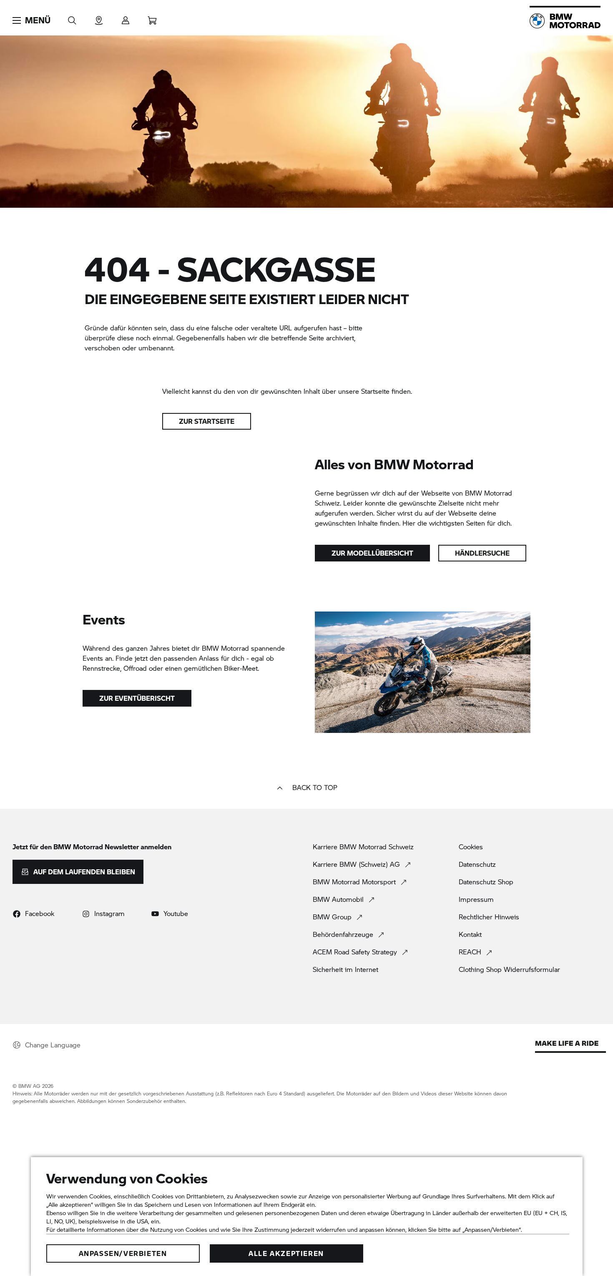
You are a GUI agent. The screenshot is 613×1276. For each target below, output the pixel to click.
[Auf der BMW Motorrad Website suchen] (72, 17)
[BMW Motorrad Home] (565, 20)
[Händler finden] (99, 17)
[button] (31, 20)
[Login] (126, 17)
